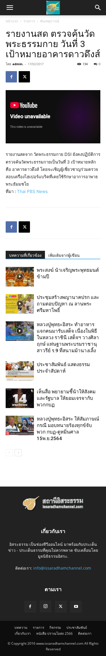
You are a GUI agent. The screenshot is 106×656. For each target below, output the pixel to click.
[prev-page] (9, 452)
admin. (17, 64)
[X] (24, 76)
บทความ (20, 627)
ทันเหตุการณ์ (49, 21)
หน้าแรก (12, 21)
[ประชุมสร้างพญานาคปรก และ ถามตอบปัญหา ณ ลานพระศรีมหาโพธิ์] (20, 304)
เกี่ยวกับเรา (23, 633)
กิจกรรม (55, 627)
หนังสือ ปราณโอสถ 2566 (54, 633)
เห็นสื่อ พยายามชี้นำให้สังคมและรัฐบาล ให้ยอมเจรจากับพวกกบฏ (66, 398)
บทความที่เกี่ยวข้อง (25, 255)
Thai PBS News (32, 191)
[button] (98, 7)
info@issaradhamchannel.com (62, 568)
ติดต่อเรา (85, 633)
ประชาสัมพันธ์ (76, 627)
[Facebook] (11, 76)
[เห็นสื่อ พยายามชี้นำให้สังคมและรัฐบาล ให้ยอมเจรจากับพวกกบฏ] (20, 398)
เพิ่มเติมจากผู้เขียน (64, 255)
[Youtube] (76, 606)
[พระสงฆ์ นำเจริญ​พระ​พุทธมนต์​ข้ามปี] (20, 276)
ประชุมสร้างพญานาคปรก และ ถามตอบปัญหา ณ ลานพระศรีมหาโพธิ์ (68, 303)
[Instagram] (45, 606)
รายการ (29, 21)
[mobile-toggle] (10, 7)
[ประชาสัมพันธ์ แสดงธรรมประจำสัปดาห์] (20, 371)
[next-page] (18, 452)
